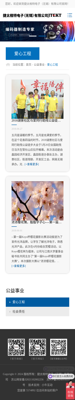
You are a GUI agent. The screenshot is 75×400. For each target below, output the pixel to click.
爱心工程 (18, 302)
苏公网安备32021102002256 (27, 379)
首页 (28, 64)
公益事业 (39, 64)
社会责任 (18, 311)
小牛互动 (47, 385)
